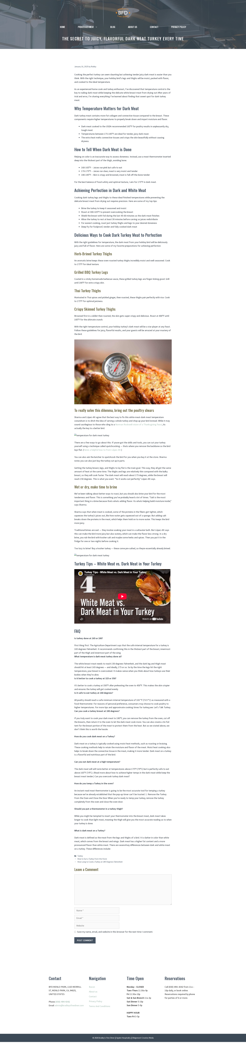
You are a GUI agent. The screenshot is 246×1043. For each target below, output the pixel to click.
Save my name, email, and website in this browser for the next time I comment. (115, 931)
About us (132, 27)
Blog (112, 27)
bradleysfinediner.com (73, 1005)
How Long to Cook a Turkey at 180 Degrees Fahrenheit (100, 862)
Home (62, 27)
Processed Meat (86, 27)
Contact (154, 27)
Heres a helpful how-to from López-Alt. (102, 449)
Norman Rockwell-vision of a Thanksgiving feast (138, 424)
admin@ (59, 1005)
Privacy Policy (178, 27)
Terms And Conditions (99, 1006)
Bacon (92, 986)
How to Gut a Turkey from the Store (92, 859)
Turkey (80, 856)
